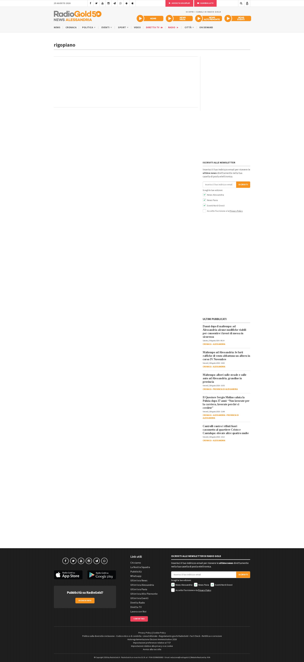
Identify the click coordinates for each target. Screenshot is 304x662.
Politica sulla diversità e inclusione (98, 636)
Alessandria (219, 344)
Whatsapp (135, 576)
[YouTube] (102, 3)
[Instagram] (108, 3)
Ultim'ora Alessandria (142, 585)
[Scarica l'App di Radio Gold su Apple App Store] (68, 574)
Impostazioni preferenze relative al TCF (152, 642)
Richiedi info (85, 600)
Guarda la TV (207, 3)
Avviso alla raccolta (152, 649)
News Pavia (212, 200)
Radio (172, 27)
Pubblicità (136, 571)
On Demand (206, 27)
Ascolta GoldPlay (180, 3)
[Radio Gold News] (150, 18)
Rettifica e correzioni (212, 636)
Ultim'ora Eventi (139, 598)
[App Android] (127, 3)
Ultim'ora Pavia (138, 589)
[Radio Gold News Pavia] (179, 18)
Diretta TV (153, 27)
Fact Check (195, 636)
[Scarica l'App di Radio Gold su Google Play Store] (101, 574)
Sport (122, 27)
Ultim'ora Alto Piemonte (144, 594)
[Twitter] (96, 3)
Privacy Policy (236, 211)
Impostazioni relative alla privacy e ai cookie (152, 646)
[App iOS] (133, 3)
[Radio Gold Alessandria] (77, 15)
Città (188, 27)
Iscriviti (243, 184)
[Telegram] (114, 3)
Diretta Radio (137, 602)
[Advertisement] (126, 82)
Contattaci (139, 619)
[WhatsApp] (121, 3)
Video (137, 27)
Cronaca (71, 27)
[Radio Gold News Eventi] (238, 18)
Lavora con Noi (138, 611)
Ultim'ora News (138, 580)
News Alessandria (215, 195)
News (57, 27)
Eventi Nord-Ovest (216, 205)
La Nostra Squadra (140, 567)
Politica (88, 27)
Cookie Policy (159, 632)
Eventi (105, 27)
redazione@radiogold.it (180, 657)
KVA (208, 657)
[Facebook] (90, 3)
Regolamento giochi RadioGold (173, 636)
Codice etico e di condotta (128, 636)
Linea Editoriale (150, 636)
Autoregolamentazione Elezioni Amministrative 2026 (152, 639)
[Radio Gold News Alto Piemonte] (209, 18)
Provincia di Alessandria (225, 389)
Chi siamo (135, 563)
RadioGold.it (115, 657)
